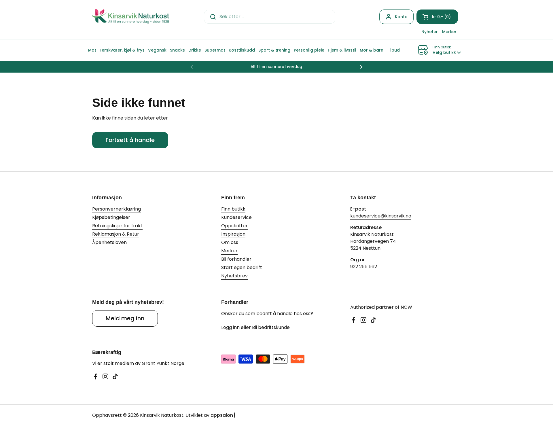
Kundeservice (236, 217)
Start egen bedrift (241, 267)
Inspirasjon (233, 234)
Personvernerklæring (116, 209)
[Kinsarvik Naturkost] (130, 16)
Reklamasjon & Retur (115, 234)
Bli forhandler (236, 259)
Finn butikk (233, 209)
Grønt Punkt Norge (163, 363)
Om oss (229, 242)
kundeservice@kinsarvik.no (380, 216)
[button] (437, 17)
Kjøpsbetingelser (111, 217)
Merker (229, 250)
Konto (401, 17)
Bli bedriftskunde (271, 327)
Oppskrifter (234, 225)
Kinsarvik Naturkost (161, 415)
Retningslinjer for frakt (117, 225)
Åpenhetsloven (109, 242)
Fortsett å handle (130, 140)
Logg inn (231, 327)
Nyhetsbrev (234, 275)
